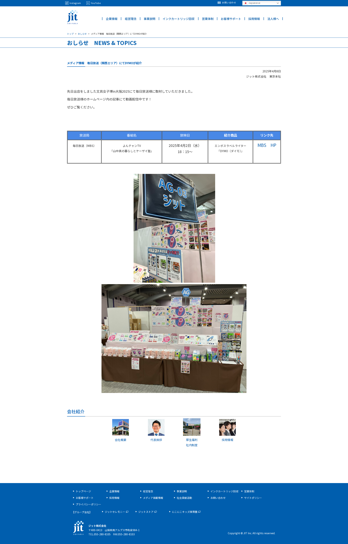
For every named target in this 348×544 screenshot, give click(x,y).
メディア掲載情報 (153, 498)
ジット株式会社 (72, 17)
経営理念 (130, 18)
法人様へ (273, 18)
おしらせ (82, 33)
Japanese (254, 3)
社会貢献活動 (184, 498)
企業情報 (111, 18)
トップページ (83, 491)
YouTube (96, 3)
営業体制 (208, 18)
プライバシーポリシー (88, 504)
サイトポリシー (253, 498)
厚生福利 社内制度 (192, 442)
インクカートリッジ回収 (178, 18)
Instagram (75, 3)
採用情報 (254, 18)
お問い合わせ (229, 2)
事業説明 (149, 18)
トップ (70, 33)
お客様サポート (231, 18)
